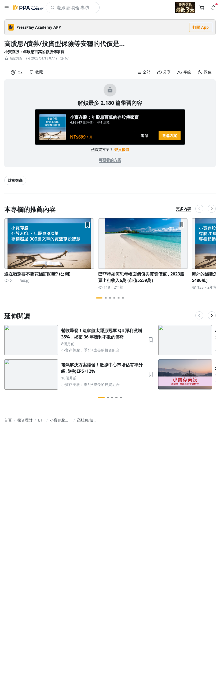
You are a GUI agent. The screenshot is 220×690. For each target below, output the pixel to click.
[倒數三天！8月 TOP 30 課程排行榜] (185, 7)
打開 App (201, 27)
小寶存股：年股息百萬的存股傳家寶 (34, 51)
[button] (6, 7)
